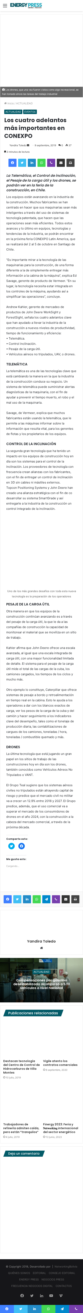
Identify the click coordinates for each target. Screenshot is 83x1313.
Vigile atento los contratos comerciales (60, 1063)
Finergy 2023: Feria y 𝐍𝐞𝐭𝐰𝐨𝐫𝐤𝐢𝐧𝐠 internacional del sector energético (60, 1128)
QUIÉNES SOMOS (19, 1273)
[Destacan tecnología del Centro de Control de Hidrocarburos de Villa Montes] (21, 1038)
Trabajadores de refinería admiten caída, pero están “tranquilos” (21, 1128)
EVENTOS (30, 111)
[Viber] (51, 163)
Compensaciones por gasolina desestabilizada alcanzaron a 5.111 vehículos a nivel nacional (41, 984)
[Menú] (5, 7)
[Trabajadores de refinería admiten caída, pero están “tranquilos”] (21, 1102)
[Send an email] (28, 145)
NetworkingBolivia (66, 1266)
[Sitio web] (41, 948)
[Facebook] (12, 163)
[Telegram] (46, 899)
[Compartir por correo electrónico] (61, 163)
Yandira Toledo (17, 145)
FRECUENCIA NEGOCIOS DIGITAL (32, 1286)
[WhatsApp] (41, 163)
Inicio (10, 103)
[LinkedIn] (32, 163)
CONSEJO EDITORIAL (62, 1273)
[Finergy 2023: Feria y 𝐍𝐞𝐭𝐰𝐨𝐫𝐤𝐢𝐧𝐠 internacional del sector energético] (61, 1102)
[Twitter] (22, 163)
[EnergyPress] (26, 5)
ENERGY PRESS (29, 1279)
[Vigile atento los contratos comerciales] (61, 1038)
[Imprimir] (70, 163)
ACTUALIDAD (24, 103)
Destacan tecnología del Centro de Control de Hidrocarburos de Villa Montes (21, 1067)
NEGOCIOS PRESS (53, 1279)
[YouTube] (51, 1296)
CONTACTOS (64, 1286)
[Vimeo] (61, 1296)
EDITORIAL (39, 1273)
